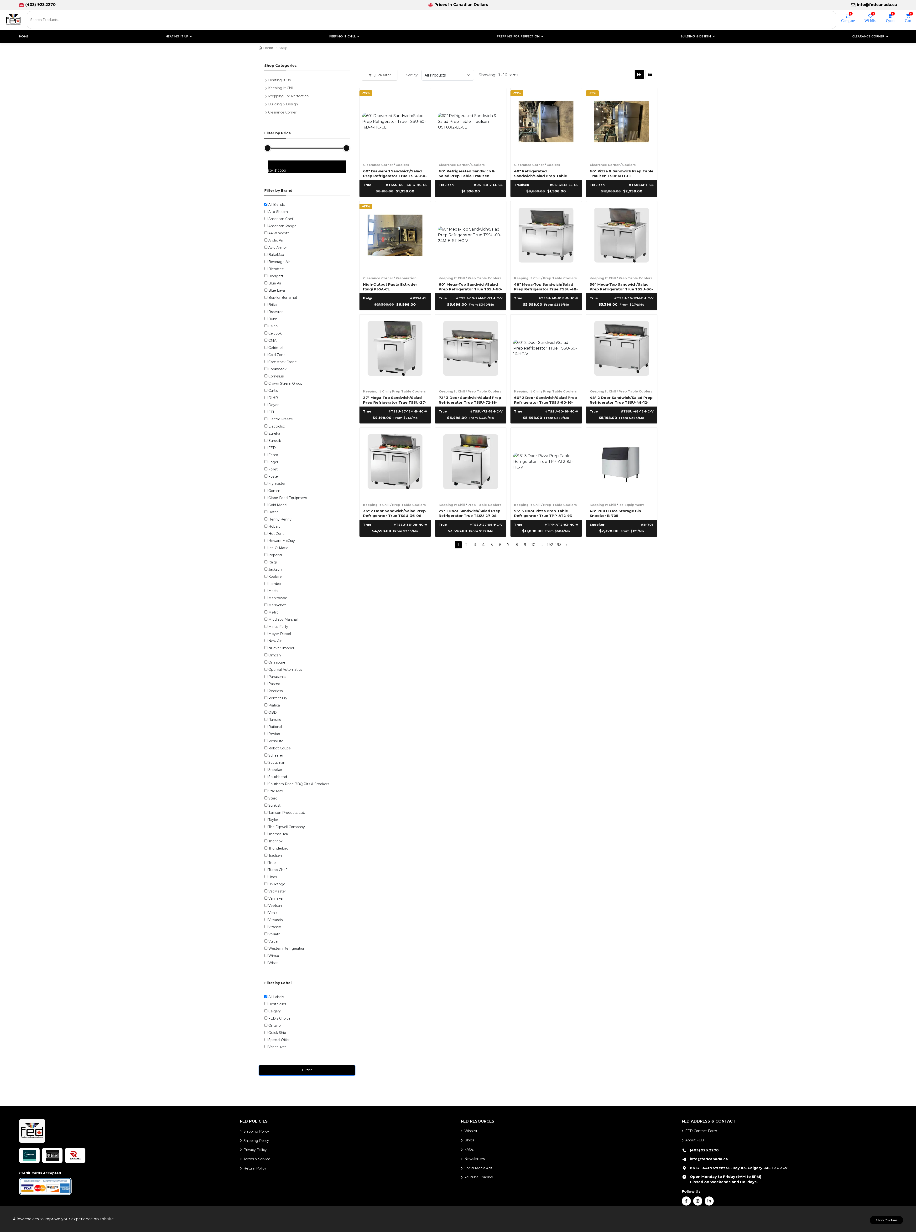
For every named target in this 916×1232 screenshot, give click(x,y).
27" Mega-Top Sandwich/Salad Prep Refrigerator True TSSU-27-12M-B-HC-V (394, 399)
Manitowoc (277, 598)
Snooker (275, 770)
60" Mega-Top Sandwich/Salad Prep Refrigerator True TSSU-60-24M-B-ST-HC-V (470, 286)
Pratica (274, 705)
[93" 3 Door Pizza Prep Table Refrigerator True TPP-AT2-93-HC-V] (546, 463)
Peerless (275, 691)
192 (550, 544)
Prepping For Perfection (288, 96)
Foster (273, 476)
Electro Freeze (280, 419)
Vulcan (274, 941)
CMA (272, 340)
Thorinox (275, 841)
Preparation (406, 278)
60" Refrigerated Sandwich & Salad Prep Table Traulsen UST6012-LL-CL (467, 173)
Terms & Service (257, 1159)
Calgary (274, 1011)
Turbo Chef (277, 870)
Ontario (274, 1025)
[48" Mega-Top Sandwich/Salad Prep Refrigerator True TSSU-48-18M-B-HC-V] (546, 237)
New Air (274, 641)
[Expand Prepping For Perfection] (267, 95)
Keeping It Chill (452, 278)
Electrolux (276, 426)
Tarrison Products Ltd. (286, 812)
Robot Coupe (279, 748)
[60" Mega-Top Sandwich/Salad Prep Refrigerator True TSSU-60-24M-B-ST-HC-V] (471, 237)
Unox (272, 877)
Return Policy (255, 1168)
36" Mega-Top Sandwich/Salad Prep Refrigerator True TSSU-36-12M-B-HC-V (621, 286)
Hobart (274, 526)
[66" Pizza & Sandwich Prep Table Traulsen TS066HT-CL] (622, 123)
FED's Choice (279, 1018)
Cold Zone (277, 355)
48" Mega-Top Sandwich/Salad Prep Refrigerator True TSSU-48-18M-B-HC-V (546, 286)
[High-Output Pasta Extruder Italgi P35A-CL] (395, 237)
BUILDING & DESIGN (696, 36)
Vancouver (277, 1047)
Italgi (272, 562)
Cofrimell (275, 347)
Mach (273, 591)
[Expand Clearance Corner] (267, 111)
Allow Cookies (886, 1220)
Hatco (273, 512)
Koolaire (275, 576)
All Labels (276, 997)
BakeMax (276, 255)
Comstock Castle (282, 362)
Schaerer (275, 755)
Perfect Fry (277, 698)
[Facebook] (686, 1201)
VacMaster (277, 891)
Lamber (274, 584)
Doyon (274, 405)
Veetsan (275, 905)
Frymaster (277, 483)
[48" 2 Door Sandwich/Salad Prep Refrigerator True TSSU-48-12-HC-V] (622, 350)
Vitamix (274, 927)
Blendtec (276, 269)
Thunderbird (278, 848)
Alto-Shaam (278, 212)
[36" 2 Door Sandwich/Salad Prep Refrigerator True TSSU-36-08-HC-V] (395, 463)
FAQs (469, 1149)
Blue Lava (276, 290)
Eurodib (274, 440)
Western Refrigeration (286, 948)
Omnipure (276, 662)
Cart (908, 20)
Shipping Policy (256, 1131)
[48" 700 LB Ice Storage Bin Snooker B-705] (622, 463)
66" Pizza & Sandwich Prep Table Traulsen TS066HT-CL (621, 173)
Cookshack (277, 369)
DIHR (273, 398)
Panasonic (277, 677)
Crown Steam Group (285, 383)
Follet (273, 469)
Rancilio (274, 719)
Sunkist (274, 805)
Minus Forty (278, 626)
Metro (273, 612)
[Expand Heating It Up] (267, 79)
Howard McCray (281, 541)
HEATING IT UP (177, 36)
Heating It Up (279, 80)
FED (272, 448)
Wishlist (870, 20)
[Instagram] (697, 1201)
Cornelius (276, 376)
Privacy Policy (255, 1150)
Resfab (274, 734)
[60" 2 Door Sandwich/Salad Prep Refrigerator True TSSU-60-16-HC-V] (546, 350)
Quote (890, 20)
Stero (272, 798)
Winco (273, 956)
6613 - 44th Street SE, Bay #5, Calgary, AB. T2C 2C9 (738, 1167)
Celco (273, 326)
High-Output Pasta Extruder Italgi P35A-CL (390, 286)
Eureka (274, 433)
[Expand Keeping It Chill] (267, 87)
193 (558, 544)
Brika (272, 305)
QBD (272, 712)
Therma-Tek (278, 834)
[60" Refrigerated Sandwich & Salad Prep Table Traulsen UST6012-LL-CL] (471, 123)
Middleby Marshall (283, 619)
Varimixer (276, 898)
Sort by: (412, 75)
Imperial (275, 555)
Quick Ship (277, 1033)
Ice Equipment (631, 505)
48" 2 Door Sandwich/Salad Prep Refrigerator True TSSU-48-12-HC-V (621, 399)
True (272, 863)
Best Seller (277, 1004)
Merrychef (277, 605)
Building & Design (283, 104)
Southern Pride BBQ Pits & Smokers (298, 784)
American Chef (280, 219)
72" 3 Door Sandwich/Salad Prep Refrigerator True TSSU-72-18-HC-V (470, 399)
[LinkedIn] (709, 1201)
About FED (694, 1140)
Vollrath (274, 934)
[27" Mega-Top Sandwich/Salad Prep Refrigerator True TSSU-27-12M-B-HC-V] (395, 350)
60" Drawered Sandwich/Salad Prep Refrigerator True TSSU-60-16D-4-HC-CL (395, 173)
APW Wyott (278, 233)
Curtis (273, 390)
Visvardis (275, 920)
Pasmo (274, 684)
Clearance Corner (378, 165)
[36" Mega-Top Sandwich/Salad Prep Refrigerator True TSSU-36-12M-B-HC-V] (622, 237)
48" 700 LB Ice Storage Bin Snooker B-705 (615, 513)
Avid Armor (277, 247)
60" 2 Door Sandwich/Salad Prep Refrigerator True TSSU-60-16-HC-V (545, 399)
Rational (275, 727)
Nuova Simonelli (281, 648)
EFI (271, 412)
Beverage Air (279, 262)
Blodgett (275, 276)
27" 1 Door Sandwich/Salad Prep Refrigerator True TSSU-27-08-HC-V (469, 513)
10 (533, 544)
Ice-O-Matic (278, 548)
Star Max (275, 791)
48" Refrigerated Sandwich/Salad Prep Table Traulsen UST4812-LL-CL (540, 173)
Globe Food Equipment (287, 498)
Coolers (402, 165)
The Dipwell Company (286, 827)
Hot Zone (276, 533)
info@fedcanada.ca (877, 4)
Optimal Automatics (285, 669)
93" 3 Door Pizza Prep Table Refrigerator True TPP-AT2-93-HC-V (543, 513)
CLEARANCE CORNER (868, 36)
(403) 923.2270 (40, 4)
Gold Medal (277, 505)
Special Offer (279, 1040)
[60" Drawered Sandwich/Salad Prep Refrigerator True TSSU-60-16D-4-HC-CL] (395, 123)
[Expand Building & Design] (267, 103)
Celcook (275, 333)
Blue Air (274, 283)
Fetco (273, 455)
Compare (848, 20)
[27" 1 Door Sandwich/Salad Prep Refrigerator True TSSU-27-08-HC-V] (471, 463)
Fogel (273, 462)
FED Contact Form (701, 1131)
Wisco (273, 963)
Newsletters (474, 1159)
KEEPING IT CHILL (342, 36)
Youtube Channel (478, 1177)
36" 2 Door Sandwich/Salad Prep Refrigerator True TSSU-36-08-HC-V (394, 513)
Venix (272, 913)
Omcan (274, 655)
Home (23, 36)
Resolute (275, 741)
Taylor (273, 820)
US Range (276, 884)
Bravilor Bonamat (282, 297)
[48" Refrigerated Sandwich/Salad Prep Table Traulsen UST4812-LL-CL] (546, 123)
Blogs (469, 1140)
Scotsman (276, 762)
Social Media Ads (478, 1168)
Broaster (275, 312)
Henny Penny (279, 519)
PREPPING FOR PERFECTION (518, 36)
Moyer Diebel (279, 634)
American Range (282, 226)
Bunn (272, 319)
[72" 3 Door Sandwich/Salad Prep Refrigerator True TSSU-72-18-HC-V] (471, 350)
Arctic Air (275, 240)
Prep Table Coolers (484, 278)
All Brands (276, 204)
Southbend (277, 777)
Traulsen (275, 855)
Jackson (275, 569)
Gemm (274, 491)
